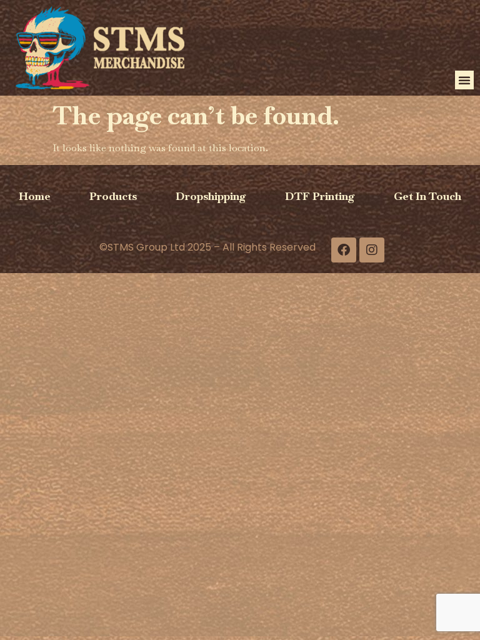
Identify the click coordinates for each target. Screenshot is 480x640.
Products (113, 196)
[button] (464, 80)
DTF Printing (320, 196)
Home (35, 196)
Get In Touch (427, 196)
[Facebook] (343, 250)
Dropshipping (211, 196)
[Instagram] (371, 250)
